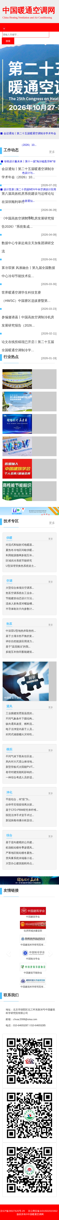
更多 (52, 152)
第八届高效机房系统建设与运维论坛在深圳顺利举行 (28, 198)
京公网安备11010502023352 (43, 1211)
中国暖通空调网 (28, 10)
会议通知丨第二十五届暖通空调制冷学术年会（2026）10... (28, 173)
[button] (6, 949)
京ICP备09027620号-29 (12, 1211)
